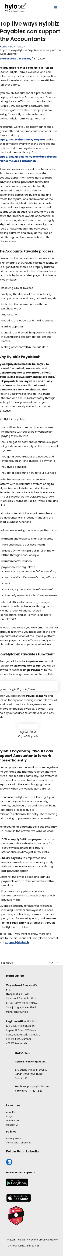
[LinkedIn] (9, 1162)
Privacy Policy (14, 1138)
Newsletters (12, 1120)
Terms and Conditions (18, 1142)
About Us (11, 1112)
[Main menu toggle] (55, 7)
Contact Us (12, 1124)
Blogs (9, 1116)
